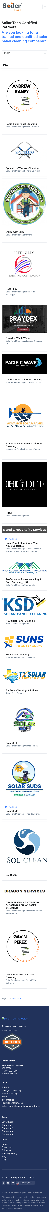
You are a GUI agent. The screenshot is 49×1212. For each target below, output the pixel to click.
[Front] (13, 6)
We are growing (9, 1153)
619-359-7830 (10, 1030)
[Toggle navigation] (44, 6)
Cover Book (7, 1122)
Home (5, 1144)
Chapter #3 (7, 1131)
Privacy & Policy (18, 1177)
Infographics (8, 1099)
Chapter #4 (7, 1134)
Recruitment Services (12, 1103)
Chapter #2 (7, 1128)
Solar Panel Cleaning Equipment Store (21, 1106)
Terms (31, 1177)
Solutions (6, 1150)
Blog (4, 1156)
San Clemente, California (15, 1026)
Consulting (7, 1147)
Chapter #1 (7, 1125)
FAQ (4, 1159)
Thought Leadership (12, 1090)
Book (4, 1096)
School (5, 1087)
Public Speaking (10, 1093)
